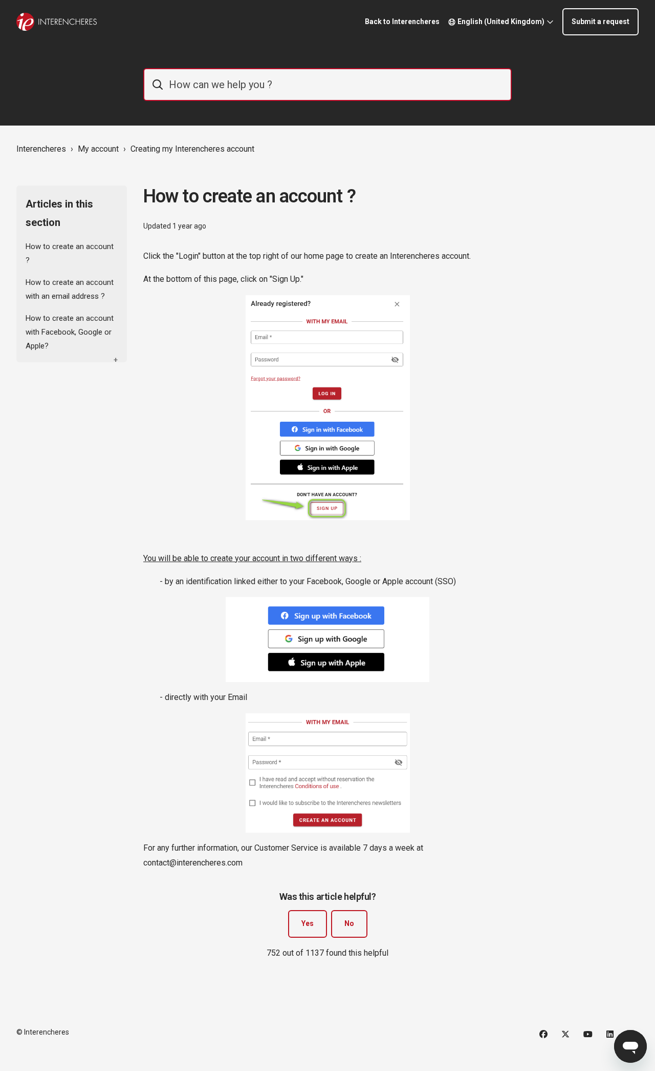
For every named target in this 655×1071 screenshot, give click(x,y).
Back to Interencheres (402, 21)
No (349, 923)
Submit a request (600, 21)
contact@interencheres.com (193, 863)
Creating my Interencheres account (192, 149)
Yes (307, 923)
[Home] (56, 22)
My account (98, 149)
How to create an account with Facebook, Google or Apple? (70, 332)
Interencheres (41, 149)
